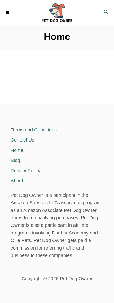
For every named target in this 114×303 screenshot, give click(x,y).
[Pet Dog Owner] (57, 12)
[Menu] (8, 12)
